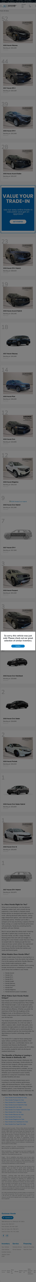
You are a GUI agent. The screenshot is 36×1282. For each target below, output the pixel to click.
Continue (18, 646)
